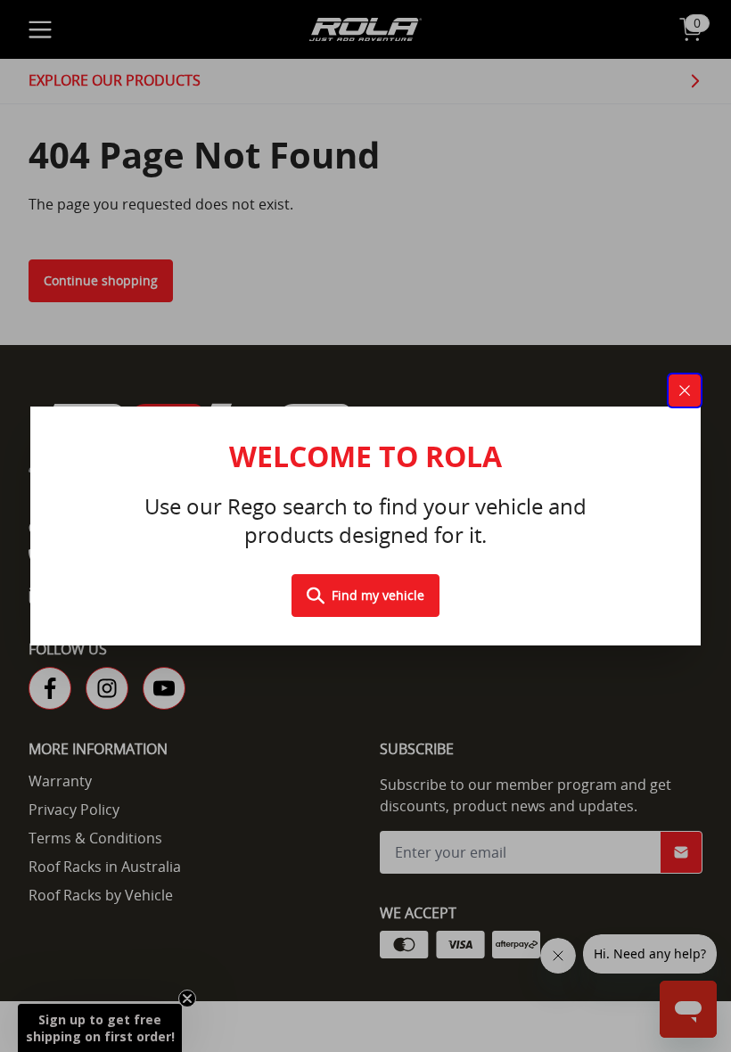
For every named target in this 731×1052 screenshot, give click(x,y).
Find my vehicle (378, 595)
